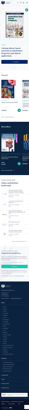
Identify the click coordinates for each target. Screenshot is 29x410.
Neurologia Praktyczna (7, 368)
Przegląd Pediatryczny (7, 371)
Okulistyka (5, 339)
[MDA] (10, 407)
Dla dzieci (5, 317)
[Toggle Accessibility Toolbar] (26, 10)
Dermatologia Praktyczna (8, 362)
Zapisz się (14, 266)
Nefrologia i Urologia (7, 334)
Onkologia (5, 341)
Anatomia (5, 308)
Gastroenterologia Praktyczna (8, 364)
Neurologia (5, 336)
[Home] (6, 2)
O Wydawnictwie (4, 375)
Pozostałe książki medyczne (8, 345)
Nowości (4, 306)
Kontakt (3, 379)
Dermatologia (5, 313)
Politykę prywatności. (20, 275)
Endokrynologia (6, 319)
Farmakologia (5, 321)
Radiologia (5, 349)
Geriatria (4, 326)
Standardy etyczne (5, 387)
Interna (4, 330)
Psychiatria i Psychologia (7, 347)
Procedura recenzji (5, 383)
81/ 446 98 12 (6, 296)
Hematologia (5, 328)
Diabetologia (5, 315)
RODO (19, 403)
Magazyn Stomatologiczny (8, 366)
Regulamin (3, 403)
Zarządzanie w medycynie (8, 354)
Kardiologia (5, 332)
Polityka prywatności (11, 403)
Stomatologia (5, 352)
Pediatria (4, 343)
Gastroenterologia (6, 324)
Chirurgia (4, 311)
